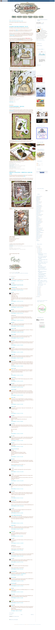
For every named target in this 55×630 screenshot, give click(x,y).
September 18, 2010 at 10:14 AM (17, 505)
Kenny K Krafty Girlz (39, 214)
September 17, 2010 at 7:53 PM (17, 446)
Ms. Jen (12, 491)
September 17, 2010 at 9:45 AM (17, 307)
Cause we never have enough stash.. (42, 256)
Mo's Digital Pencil (38, 221)
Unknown (12, 397)
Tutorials (37, 233)
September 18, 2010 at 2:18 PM (17, 512)
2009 (38, 296)
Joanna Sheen (38, 212)
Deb (11, 483)
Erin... (12, 435)
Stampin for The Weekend (24, 273)
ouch (37, 239)
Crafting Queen (13, 287)
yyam (12, 564)
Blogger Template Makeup (32, 624)
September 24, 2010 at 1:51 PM (17, 602)
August (39, 286)
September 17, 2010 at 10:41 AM (17, 320)
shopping (37, 240)
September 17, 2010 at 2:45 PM (17, 358)
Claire (12, 538)
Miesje (12, 442)
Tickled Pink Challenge (39, 232)
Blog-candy (37, 199)
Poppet (12, 458)
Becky (12, 383)
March (39, 293)
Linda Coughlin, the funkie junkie (15, 515)
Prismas (19, 67)
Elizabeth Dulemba (38, 206)
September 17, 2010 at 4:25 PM (17, 381)
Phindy (13, 273)
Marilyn (12, 605)
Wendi (12, 415)
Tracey (12, 423)
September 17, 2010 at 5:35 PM (17, 404)
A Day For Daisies (38, 196)
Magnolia (37, 217)
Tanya (12, 552)
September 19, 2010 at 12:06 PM (17, 543)
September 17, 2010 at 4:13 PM (17, 375)
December (39, 248)
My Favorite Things (38, 222)
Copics (13, 207)
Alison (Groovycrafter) (14, 448)
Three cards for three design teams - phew (16, 20)
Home (21, 614)
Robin (12, 322)
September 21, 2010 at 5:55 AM (17, 556)
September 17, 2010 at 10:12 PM (17, 471)
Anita (12, 558)
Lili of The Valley (38, 215)
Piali (11, 588)
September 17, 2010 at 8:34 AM (17, 290)
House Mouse (38, 209)
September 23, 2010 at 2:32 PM (17, 597)
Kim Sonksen (13, 500)
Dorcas (31, 67)
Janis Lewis (12, 334)
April (12, 508)
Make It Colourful (38, 218)
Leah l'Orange (13, 571)
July (38, 288)
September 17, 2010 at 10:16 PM (17, 480)
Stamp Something (17, 273)
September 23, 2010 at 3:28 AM (17, 591)
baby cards (37, 238)
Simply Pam (12, 368)
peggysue (12, 354)
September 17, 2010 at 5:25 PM (17, 395)
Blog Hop (37, 198)
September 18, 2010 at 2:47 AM (17, 488)
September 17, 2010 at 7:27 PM (17, 440)
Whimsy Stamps (12, 35)
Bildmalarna (37, 197)
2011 (38, 246)
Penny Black (38, 223)
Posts (38, 163)
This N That (13, 577)
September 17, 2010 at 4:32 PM (17, 387)
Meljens (17, 29)
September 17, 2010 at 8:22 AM (17, 280)
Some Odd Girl (23, 573)
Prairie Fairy (37, 225)
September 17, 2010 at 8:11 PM (17, 456)
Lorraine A (12, 406)
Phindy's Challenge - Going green (42, 280)
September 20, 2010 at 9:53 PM (17, 550)
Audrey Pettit (13, 389)
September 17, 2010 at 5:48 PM (17, 421)
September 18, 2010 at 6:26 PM (17, 529)
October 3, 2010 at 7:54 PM (16, 610)
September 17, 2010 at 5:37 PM (17, 413)
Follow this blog (42, 172)
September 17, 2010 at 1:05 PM (17, 352)
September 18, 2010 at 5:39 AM (17, 497)
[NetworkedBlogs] (42, 171)
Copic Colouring (38, 201)
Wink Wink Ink (11, 110)
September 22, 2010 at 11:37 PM (17, 580)
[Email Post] (18, 272)
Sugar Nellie (38, 231)
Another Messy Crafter (21, 624)
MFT (37, 216)
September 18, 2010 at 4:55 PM (17, 523)
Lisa (11, 292)
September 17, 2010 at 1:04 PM (17, 345)
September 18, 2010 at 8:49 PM (17, 536)
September (39, 252)
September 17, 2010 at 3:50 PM (17, 366)
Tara (10, 68)
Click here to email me (39, 45)
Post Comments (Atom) (16, 616)
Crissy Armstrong (38, 205)
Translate (42, 23)
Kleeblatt (12, 531)
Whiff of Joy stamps (38, 234)
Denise (20, 40)
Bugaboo (37, 200)
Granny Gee (13, 328)
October (39, 251)
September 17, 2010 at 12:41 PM (17, 338)
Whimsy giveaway (38, 237)
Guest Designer (38, 207)
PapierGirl (12, 525)
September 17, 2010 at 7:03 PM (17, 433)
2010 (38, 247)
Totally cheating (40, 265)
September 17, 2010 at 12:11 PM (17, 332)
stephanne (12, 360)
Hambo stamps (38, 208)
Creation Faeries (38, 624)
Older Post (32, 614)
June (38, 289)
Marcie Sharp (13, 583)
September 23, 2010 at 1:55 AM (17, 585)
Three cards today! (40, 285)
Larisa (12, 278)
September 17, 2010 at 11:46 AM (17, 326)
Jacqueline (12, 377)
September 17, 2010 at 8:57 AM (17, 301)
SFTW (37, 226)
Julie (11, 303)
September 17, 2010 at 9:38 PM (17, 465)
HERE (24, 176)
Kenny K (37, 213)
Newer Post (10, 614)
